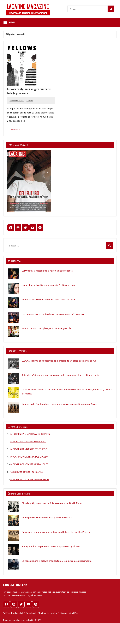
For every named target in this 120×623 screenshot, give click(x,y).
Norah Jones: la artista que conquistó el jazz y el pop (49, 284)
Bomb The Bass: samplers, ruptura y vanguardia (46, 328)
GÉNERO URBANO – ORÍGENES (26, 471)
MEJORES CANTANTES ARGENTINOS (30, 433)
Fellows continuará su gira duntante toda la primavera (29, 91)
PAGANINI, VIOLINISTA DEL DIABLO (29, 456)
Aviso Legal (31, 613)
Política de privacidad (13, 613)
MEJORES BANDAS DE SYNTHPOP (28, 448)
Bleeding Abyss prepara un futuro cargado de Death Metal (52, 503)
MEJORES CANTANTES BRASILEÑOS (29, 479)
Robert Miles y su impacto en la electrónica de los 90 (49, 299)
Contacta (8, 595)
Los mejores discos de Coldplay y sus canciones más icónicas (53, 313)
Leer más (14, 129)
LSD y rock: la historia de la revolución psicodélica (47, 270)
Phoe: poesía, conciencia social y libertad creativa (47, 517)
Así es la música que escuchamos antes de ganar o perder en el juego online (61, 374)
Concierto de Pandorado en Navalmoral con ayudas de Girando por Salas (59, 403)
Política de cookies (48, 613)
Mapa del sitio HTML (69, 613)
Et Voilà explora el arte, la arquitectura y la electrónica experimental (57, 560)
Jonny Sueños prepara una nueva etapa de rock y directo (51, 546)
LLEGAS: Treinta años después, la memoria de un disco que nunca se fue (59, 360)
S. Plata (29, 100)
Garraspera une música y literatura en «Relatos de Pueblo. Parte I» (56, 531)
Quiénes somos (35, 595)
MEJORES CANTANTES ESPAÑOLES (29, 464)
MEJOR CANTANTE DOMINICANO (28, 441)
